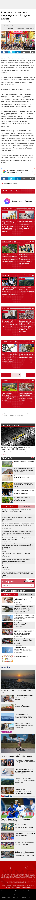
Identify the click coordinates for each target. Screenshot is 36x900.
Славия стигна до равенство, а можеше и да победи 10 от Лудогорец (24, 825)
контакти (31, 897)
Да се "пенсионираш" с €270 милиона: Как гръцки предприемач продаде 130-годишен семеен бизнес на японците (17, 545)
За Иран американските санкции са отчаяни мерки (24, 697)
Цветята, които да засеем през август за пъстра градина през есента (23, 484)
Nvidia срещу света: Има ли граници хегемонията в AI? (26, 355)
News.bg (3, 890)
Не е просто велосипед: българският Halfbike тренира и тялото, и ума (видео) (16, 756)
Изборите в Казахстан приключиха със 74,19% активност (24, 725)
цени (15, 183)
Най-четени (26, 506)
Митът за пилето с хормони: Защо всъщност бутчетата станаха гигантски (26, 396)
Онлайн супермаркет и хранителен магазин (21, 657)
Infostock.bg (12, 894)
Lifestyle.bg (18, 890)
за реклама (16, 897)
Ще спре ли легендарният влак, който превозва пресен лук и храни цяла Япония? (9, 258)
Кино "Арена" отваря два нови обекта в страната (23, 623)
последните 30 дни (26, 594)
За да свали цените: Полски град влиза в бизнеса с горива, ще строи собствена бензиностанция (17, 532)
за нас (24, 897)
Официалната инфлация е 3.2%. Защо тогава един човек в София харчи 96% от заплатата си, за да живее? (9, 226)
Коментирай (30, 375)
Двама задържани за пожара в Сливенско (23, 705)
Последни (9, 506)
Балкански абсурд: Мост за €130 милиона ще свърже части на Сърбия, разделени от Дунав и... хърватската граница (23, 609)
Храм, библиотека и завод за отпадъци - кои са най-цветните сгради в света (24, 470)
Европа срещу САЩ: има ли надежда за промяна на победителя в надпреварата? (9, 357)
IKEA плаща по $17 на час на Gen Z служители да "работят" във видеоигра (16, 538)
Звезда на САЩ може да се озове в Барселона (25, 834)
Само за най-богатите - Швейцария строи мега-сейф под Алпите (9, 396)
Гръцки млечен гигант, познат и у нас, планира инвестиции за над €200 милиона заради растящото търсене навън (24, 632)
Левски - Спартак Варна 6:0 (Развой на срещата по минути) (15, 820)
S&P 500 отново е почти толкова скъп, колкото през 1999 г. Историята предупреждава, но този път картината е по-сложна (17, 450)
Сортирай (15, 375)
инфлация (11, 183)
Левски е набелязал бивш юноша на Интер (24, 843)
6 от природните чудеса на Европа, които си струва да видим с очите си (22, 499)
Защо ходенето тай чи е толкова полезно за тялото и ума (24, 476)
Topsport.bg (27, 890)
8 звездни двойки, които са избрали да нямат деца (25, 761)
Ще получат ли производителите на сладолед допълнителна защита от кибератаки (16, 560)
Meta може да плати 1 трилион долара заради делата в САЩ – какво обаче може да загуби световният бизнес (18, 525)
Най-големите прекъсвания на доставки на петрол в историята (17, 566)
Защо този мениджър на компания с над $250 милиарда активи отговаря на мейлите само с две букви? (17, 573)
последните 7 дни (9, 594)
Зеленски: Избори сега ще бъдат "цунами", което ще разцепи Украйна (9, 323)
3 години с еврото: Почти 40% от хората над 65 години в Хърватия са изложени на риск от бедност (24, 600)
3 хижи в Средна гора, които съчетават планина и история (26, 290)
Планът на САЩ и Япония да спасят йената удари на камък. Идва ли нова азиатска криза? (25, 225)
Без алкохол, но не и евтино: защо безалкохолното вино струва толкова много (23, 790)
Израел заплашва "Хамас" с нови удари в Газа (17, 691)
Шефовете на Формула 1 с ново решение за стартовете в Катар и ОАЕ (24, 853)
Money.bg (10, 890)
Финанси (10, 28)
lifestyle (7, 458)
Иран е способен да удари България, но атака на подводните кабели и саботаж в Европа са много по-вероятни (26, 326)
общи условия (6, 897)
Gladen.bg (3, 894)
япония (6, 183)
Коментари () (30, 28)
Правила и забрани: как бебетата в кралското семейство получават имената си (9, 292)
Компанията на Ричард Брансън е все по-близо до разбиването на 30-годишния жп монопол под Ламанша (24, 641)
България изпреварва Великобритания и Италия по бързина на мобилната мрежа (23, 649)
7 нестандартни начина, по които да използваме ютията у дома (24, 771)
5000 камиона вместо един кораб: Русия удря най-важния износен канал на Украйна (24, 617)
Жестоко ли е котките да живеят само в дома (24, 462)
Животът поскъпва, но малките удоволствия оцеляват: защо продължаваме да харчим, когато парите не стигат (26, 260)
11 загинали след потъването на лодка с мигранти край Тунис (23, 715)
